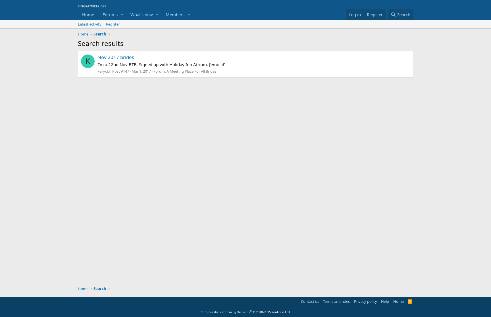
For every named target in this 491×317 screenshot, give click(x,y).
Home (88, 14)
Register (113, 24)
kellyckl (103, 71)
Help (385, 301)
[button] (122, 14)
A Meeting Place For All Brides (191, 71)
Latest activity (89, 24)
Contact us (310, 301)
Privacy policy (365, 301)
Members (175, 14)
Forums (110, 14)
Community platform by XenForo (246, 312)
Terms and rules (336, 301)
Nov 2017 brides (115, 57)
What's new (141, 14)
